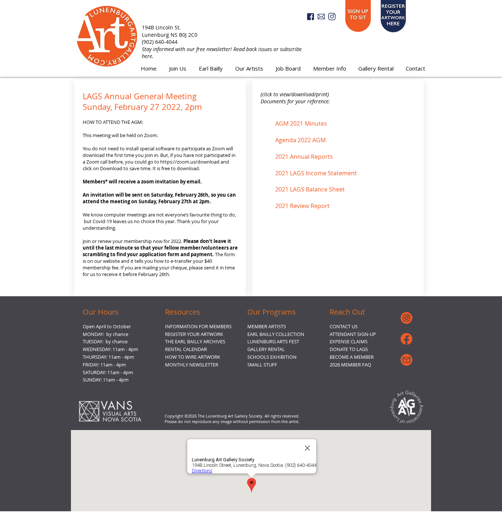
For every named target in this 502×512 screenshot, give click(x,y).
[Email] (321, 16)
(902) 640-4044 (160, 41)
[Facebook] (310, 16)
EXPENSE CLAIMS (348, 341)
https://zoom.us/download (189, 161)
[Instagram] (332, 16)
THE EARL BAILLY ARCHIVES (195, 341)
